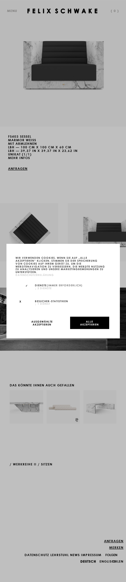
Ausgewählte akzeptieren (42, 322)
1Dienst (42, 303)
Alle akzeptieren (89, 322)
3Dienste (43, 288)
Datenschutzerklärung (35, 275)
